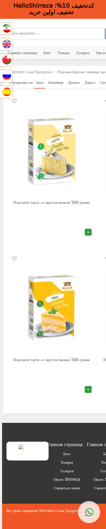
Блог (47, 53)
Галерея (83, 53)
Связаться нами (67, 488)
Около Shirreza (67, 480)
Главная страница (22, 53)
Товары (63, 53)
